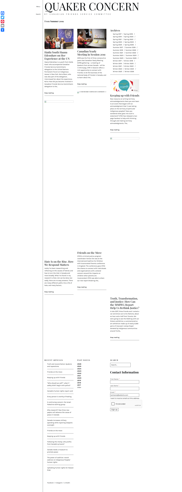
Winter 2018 (128, 61)
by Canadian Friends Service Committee (77, 14)
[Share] (2, 30)
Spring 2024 (129, 42)
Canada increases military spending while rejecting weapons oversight (59, 422)
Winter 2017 (117, 61)
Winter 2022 (129, 66)
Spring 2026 (129, 45)
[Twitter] (2, 17)
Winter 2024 (129, 69)
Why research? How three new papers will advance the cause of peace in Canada (59, 412)
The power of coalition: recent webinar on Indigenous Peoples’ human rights (58, 460)
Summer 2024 (131, 55)
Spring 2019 (117, 37)
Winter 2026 (129, 71)
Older (79, 387)
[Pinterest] (2, 21)
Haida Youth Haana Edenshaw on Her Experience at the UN (57, 55)
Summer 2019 (118, 50)
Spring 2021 (117, 39)
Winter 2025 (117, 71)
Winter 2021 (117, 66)
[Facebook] (2, 13)
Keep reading (49, 93)
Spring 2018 (128, 34)
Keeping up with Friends (124, 95)
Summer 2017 (118, 47)
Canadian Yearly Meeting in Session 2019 (91, 53)
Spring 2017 (117, 34)
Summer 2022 (131, 53)
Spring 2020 (128, 37)
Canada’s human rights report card (60, 391)
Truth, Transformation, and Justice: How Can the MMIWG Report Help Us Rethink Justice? (124, 303)
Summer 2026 (131, 58)
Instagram (58, 483)
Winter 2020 (129, 63)
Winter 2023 (117, 69)
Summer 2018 (130, 47)
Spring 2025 (117, 45)
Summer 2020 (131, 50)
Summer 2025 (118, 58)
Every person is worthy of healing (59, 397)
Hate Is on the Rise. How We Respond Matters (58, 263)
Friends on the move (54, 372)
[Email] (2, 26)
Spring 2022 (128, 39)
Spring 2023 (117, 42)
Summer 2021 (118, 53)
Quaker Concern (91, 6)
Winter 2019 (117, 63)
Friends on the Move (89, 252)
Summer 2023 (118, 55)
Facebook (50, 483)
